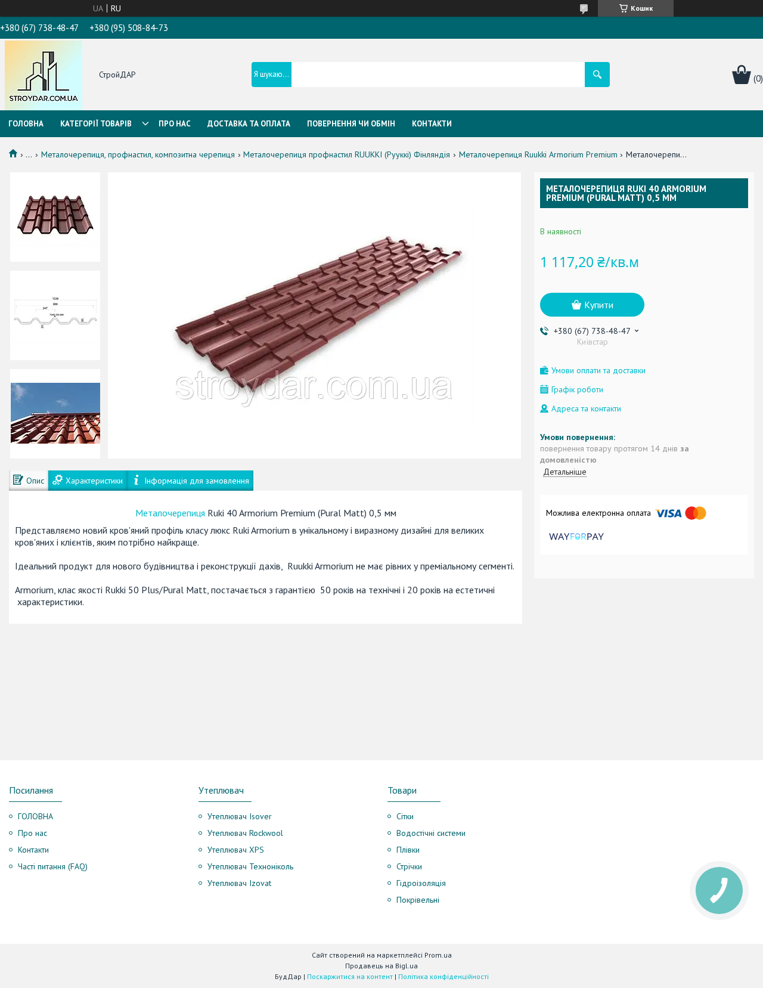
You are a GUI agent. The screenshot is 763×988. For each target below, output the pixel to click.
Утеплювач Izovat (239, 883)
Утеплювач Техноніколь (250, 866)
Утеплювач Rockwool (245, 833)
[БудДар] (43, 75)
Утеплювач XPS (235, 849)
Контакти (432, 124)
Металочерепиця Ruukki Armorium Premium (538, 154)
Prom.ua (438, 954)
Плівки (408, 849)
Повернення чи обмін (351, 124)
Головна (26, 124)
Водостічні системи (431, 833)
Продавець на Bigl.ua (381, 965)
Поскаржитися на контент (350, 976)
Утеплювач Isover (239, 816)
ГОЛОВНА (35, 816)
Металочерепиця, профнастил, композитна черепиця (138, 154)
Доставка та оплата (248, 124)
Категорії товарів (96, 124)
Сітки (405, 816)
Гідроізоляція (421, 883)
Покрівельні (417, 899)
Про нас (175, 124)
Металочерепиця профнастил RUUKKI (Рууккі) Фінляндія (346, 154)
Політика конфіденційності (443, 976)
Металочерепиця (170, 513)
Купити (598, 305)
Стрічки (409, 866)
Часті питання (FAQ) (53, 866)
